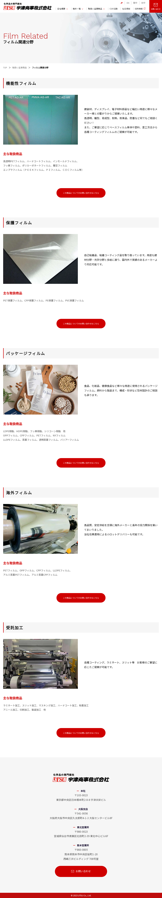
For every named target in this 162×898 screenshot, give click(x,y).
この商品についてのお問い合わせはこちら (81, 192)
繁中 (135, 2)
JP (121, 2)
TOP (5, 67)
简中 (143, 2)
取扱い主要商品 (19, 67)
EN (128, 2)
